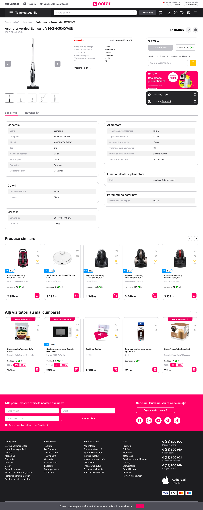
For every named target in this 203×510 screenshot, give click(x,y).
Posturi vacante (13, 469)
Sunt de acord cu (29, 425)
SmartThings (129, 469)
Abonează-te (88, 418)
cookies (72, 506)
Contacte (9, 459)
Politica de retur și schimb (18, 479)
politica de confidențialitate (37, 425)
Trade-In (127, 452)
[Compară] (188, 12)
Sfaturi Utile (129, 465)
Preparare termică (93, 449)
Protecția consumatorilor (17, 475)
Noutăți (126, 462)
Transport (49, 472)
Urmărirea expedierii (15, 449)
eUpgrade (128, 455)
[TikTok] (177, 420)
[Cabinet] (169, 12)
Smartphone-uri (52, 469)
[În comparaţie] (195, 30)
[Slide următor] (196, 238)
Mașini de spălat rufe (94, 459)
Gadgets (48, 459)
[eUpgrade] (12, 4)
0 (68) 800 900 (172, 441)
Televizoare (50, 455)
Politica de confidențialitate (18, 472)
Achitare (9, 462)
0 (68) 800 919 (172, 465)
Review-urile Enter (132, 475)
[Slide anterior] (190, 238)
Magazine (10, 455)
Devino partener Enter (16, 445)
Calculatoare (50, 462)
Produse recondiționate (135, 459)
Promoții (127, 445)
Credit (8, 465)
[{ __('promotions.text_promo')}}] (175, 12)
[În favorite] (188, 30)
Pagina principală (12, 22)
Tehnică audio (51, 452)
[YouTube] (158, 420)
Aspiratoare (28, 22)
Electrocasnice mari (94, 472)
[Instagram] (149, 420)
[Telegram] (167, 420)
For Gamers (50, 449)
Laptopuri (49, 465)
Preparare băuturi (93, 465)
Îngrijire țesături (91, 455)
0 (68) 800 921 (172, 457)
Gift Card (127, 449)
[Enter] (101, 4)
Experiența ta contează (155, 410)
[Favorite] (182, 12)
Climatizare (89, 462)
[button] (8, 64)
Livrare (8, 452)
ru (160, 14)
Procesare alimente (93, 469)
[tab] (11, 113)
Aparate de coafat (93, 452)
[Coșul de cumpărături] (195, 12)
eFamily (127, 472)
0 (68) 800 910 (172, 449)
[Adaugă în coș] (37, 295)
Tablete (48, 445)
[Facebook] (139, 420)
